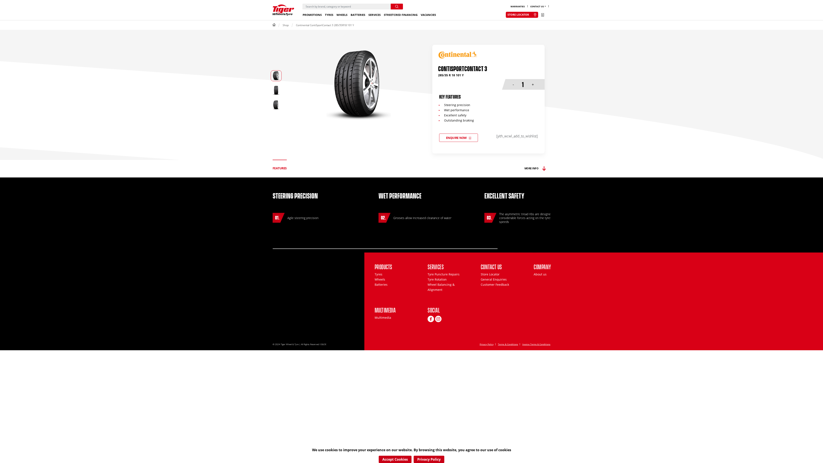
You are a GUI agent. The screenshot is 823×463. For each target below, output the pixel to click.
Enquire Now (456, 138)
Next (535, 247)
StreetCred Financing (401, 15)
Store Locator (490, 274)
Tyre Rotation (437, 279)
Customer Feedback (495, 285)
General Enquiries (494, 279)
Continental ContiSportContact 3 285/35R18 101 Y (325, 25)
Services (374, 15)
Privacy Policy (487, 344)
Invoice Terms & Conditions (536, 344)
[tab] (280, 168)
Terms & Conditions (508, 344)
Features (280, 168)
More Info (531, 168)
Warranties (518, 6)
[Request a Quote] (542, 14)
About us (540, 274)
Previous (517, 247)
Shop (286, 25)
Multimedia (383, 318)
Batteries (358, 15)
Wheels (341, 15)
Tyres (329, 15)
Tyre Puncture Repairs (444, 274)
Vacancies (428, 15)
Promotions (312, 15)
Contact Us (537, 6)
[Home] (274, 25)
